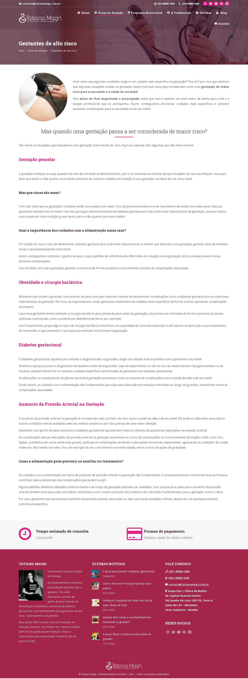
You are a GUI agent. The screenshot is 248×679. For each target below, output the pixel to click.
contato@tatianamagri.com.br (188, 584)
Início (21, 50)
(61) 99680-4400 (166, 3)
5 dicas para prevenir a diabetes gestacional (128, 571)
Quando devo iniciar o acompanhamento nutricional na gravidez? (127, 620)
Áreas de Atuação (38, 50)
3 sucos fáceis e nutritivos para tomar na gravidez (127, 636)
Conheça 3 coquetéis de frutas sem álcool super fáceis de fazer (127, 603)
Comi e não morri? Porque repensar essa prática (127, 586)
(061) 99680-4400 (179, 571)
